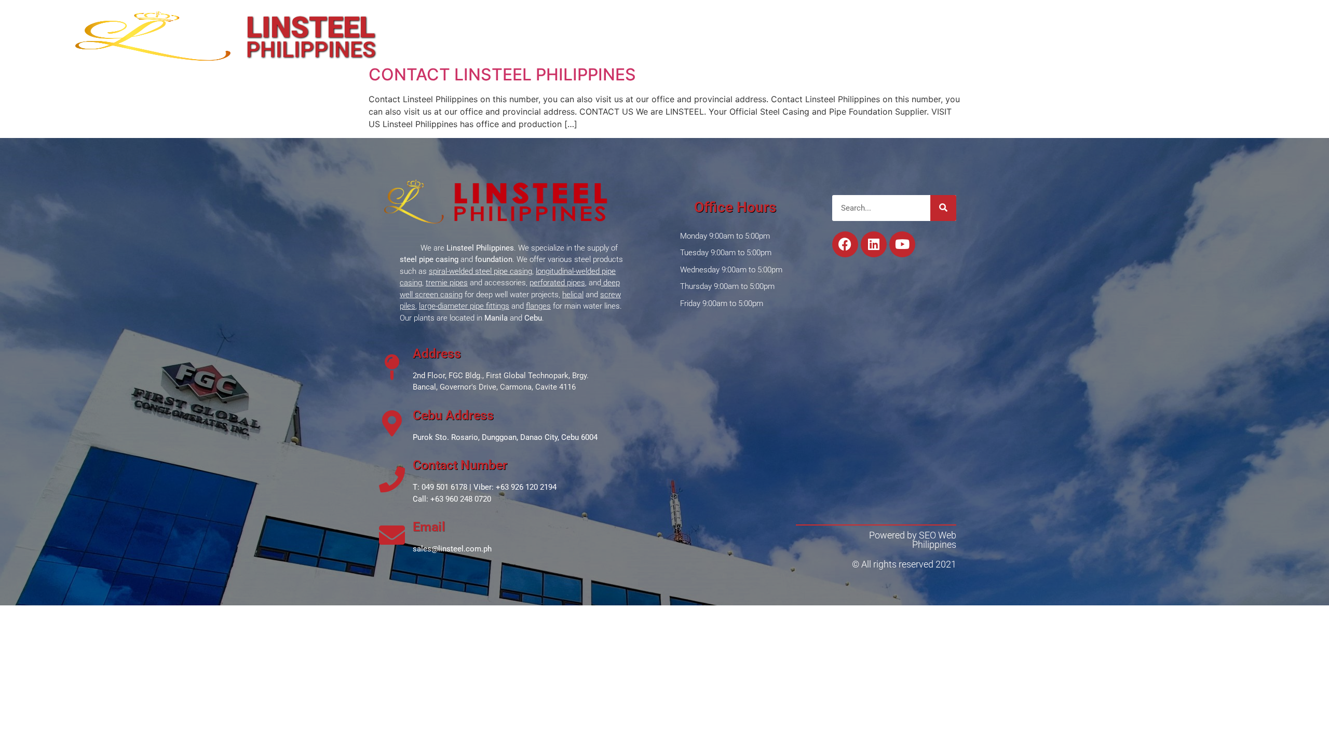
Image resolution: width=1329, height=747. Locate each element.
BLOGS (901, 33)
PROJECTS (840, 33)
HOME (643, 33)
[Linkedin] (767, 15)
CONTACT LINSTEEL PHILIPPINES (502, 74)
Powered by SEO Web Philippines (912, 540)
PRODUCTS (755, 33)
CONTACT (959, 33)
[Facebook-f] (789, 15)
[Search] (943, 208)
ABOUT (692, 33)
